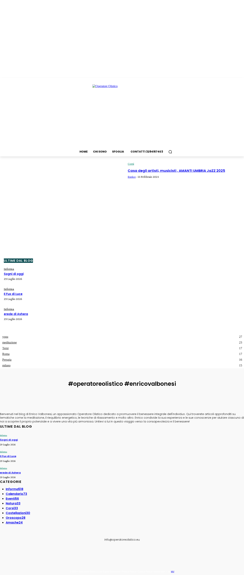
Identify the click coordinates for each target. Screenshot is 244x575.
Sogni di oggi (14, 274)
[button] (170, 151)
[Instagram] (12, 552)
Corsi (131, 163)
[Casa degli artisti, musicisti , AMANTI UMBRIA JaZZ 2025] (61, 199)
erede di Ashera (16, 314)
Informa (9, 268)
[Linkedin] (21, 552)
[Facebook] (3, 552)
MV (172, 571)
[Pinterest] (29, 552)
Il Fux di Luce (13, 294)
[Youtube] (38, 552)
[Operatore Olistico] (122, 113)
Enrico (132, 176)
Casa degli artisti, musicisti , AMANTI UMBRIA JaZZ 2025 (176, 170)
